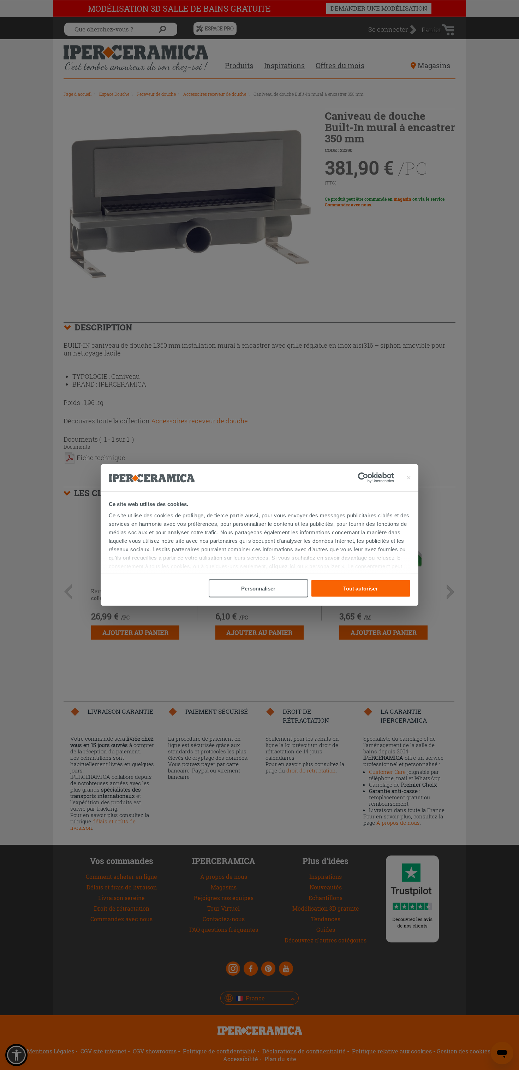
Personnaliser (258, 589)
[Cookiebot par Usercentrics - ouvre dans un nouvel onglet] (376, 477)
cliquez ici (282, 566)
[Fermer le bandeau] (409, 477)
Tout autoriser (360, 589)
